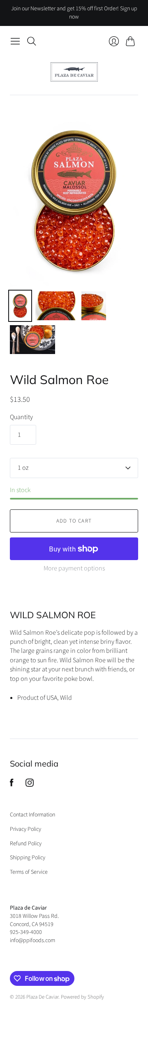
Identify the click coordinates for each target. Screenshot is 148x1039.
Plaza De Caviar (42, 997)
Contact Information (32, 815)
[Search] (31, 41)
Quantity (21, 417)
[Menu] (15, 41)
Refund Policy (26, 844)
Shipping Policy (27, 858)
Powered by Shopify (82, 997)
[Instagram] (29, 784)
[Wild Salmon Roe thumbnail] (20, 305)
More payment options (74, 568)
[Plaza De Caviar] (74, 72)
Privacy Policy (25, 829)
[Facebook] (12, 784)
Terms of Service (29, 872)
